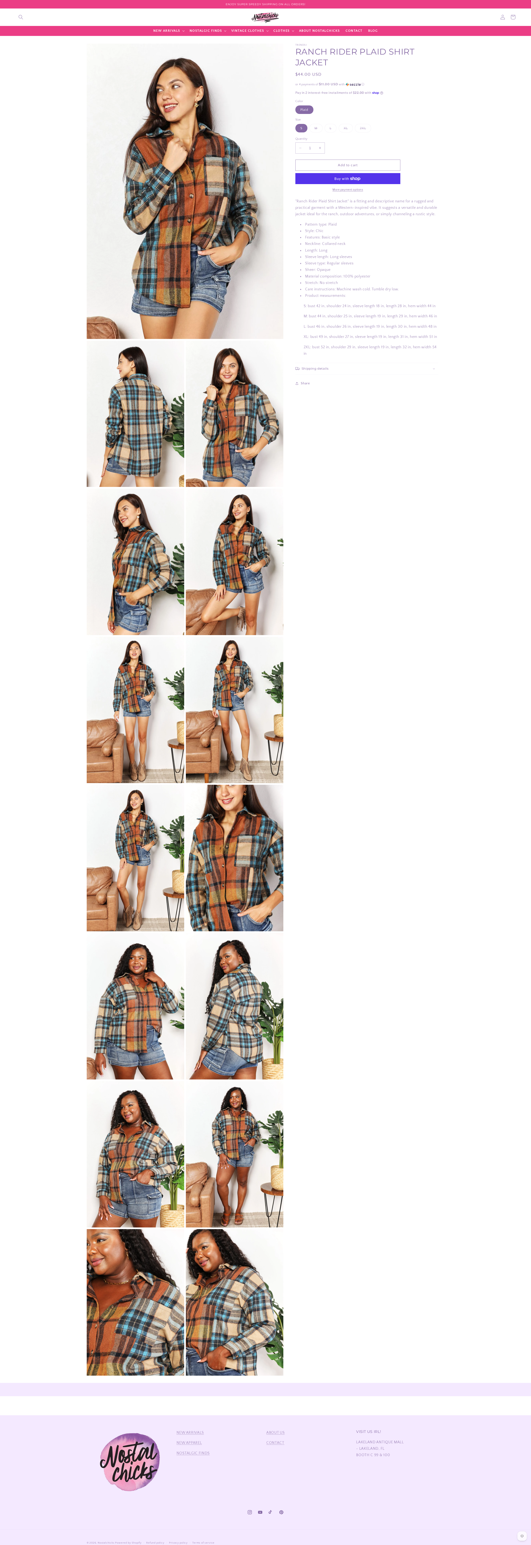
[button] (21, 17)
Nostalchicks (106, 1542)
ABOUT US (275, 1432)
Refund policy (155, 1542)
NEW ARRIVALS (190, 1432)
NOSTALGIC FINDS (193, 1453)
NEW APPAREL (189, 1443)
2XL (365, 129)
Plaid (304, 110)
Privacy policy (178, 1542)
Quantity (301, 139)
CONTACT (275, 1443)
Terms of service (203, 1542)
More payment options (347, 189)
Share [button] (305, 383)
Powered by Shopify (128, 1542)
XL (348, 129)
